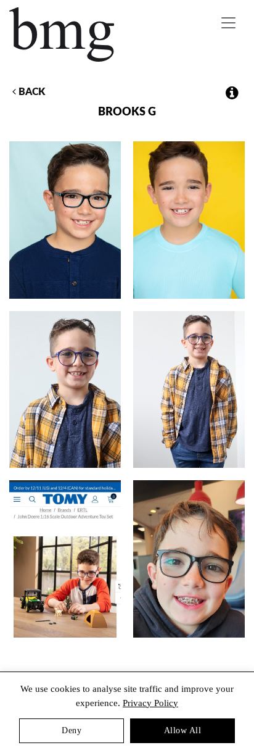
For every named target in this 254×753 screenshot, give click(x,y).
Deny (71, 730)
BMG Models (62, 34)
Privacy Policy (150, 703)
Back (30, 92)
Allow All (183, 730)
